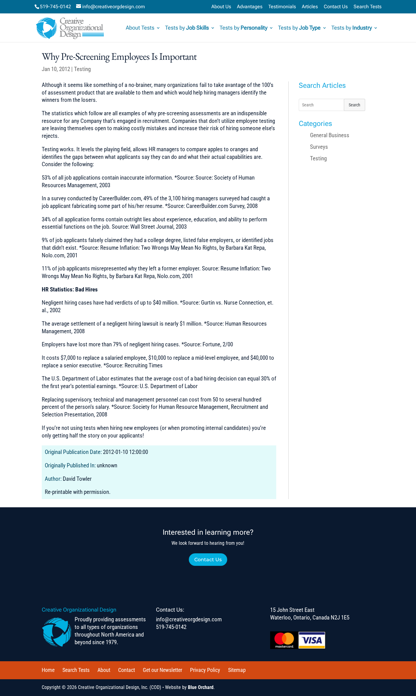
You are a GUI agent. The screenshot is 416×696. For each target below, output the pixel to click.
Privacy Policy (205, 670)
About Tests (140, 28)
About (103, 670)
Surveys (319, 146)
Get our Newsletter (162, 670)
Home (48, 670)
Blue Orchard (200, 687)
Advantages (250, 6)
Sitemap (237, 670)
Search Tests (368, 6)
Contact (126, 670)
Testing (82, 69)
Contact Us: (170, 609)
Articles (310, 6)
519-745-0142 (55, 6)
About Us (221, 6)
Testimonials (282, 6)
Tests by (187, 28)
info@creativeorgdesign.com (189, 619)
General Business (329, 135)
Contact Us (336, 6)
